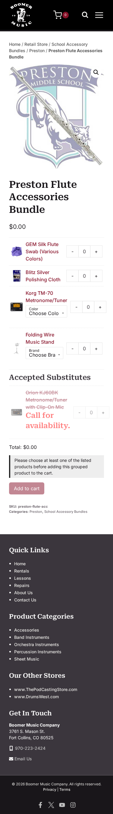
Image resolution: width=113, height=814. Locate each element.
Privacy (49, 789)
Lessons (22, 578)
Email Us (23, 758)
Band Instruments (31, 637)
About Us (23, 592)
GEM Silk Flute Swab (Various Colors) (42, 251)
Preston (37, 50)
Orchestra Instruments (36, 644)
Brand (34, 350)
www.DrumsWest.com (36, 696)
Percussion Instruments (37, 651)
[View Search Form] (86, 15)
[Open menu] (99, 14)
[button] (96, 72)
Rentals (21, 570)
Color (33, 309)
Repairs (22, 585)
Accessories (26, 630)
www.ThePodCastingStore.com (45, 689)
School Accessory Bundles (65, 512)
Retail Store (36, 44)
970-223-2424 (30, 748)
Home (14, 44)
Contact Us (25, 599)
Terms (64, 789)
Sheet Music (26, 658)
